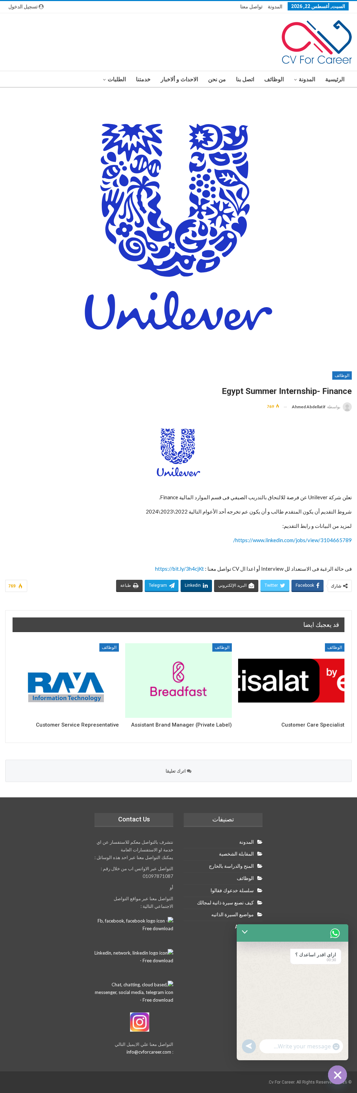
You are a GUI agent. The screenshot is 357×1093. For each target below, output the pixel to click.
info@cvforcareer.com (149, 1052)
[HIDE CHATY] (337, 1074)
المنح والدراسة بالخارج (231, 866)
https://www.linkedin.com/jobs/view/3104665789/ (292, 540)
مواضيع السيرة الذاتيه (232, 914)
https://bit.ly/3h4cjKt (179, 569)
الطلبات (117, 79)
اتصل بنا (245, 79)
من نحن (217, 79)
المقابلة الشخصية (236, 854)
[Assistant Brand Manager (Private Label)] (178, 680)
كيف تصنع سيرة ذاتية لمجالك (225, 902)
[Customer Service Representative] (66, 680)
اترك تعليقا (176, 771)
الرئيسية (334, 79)
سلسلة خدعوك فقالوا (232, 890)
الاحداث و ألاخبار (179, 79)
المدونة (275, 6)
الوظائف (274, 79)
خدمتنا (143, 79)
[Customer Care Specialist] (291, 680)
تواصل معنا (251, 6)
